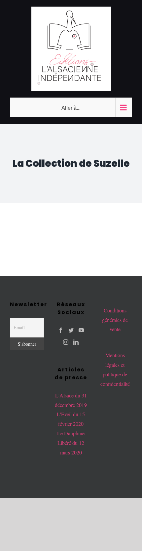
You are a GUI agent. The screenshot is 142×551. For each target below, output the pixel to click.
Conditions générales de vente (115, 320)
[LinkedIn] (76, 342)
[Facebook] (60, 330)
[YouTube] (81, 330)
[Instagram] (65, 342)
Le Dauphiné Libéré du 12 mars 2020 (71, 443)
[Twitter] (71, 330)
